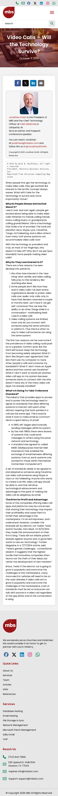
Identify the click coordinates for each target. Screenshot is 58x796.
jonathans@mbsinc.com (25, 143)
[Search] (52, 23)
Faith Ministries (28, 124)
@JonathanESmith (36, 146)
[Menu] (52, 12)
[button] (28, 3)
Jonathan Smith (17, 117)
